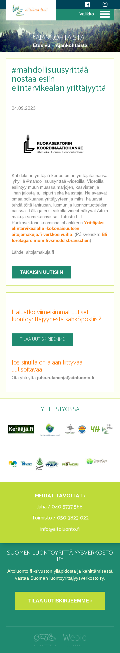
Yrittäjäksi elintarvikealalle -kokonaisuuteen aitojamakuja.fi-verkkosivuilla (58, 229)
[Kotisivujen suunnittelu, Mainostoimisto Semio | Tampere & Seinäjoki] (46, 644)
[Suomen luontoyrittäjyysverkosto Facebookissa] (87, 4)
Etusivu (42, 45)
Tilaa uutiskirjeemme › (60, 600)
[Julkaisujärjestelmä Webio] (72, 644)
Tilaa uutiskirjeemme (42, 339)
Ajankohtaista (71, 45)
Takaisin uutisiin (41, 272)
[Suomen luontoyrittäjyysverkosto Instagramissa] (105, 4)
